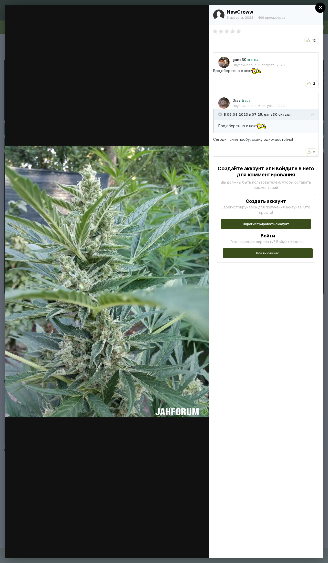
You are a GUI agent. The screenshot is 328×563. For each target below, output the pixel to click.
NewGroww (240, 12)
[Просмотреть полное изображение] (200, 14)
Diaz (236, 100)
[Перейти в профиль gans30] (224, 62)
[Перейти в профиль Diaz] (224, 103)
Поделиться (186, 549)
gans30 (239, 59)
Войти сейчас (267, 253)
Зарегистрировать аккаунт (266, 224)
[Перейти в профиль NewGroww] (218, 15)
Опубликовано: (258, 65)
